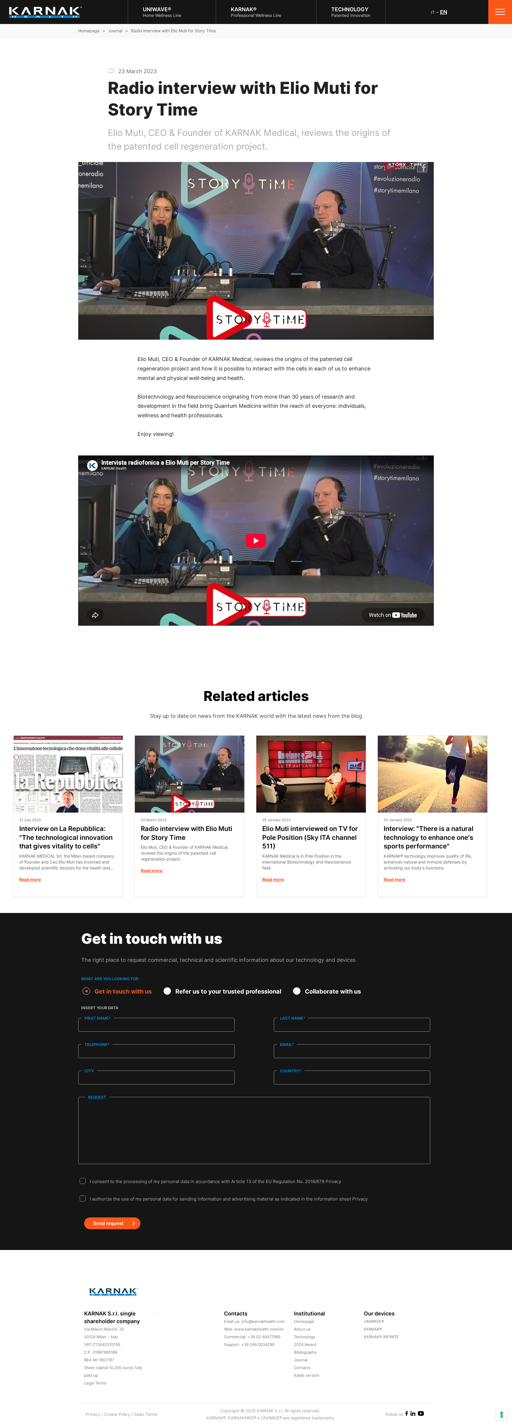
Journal (115, 30)
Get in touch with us (123, 991)
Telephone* (97, 1044)
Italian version (306, 1375)
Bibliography (305, 1352)
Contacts (302, 1367)
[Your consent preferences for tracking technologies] (501, 1414)
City (89, 1070)
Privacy (333, 1181)
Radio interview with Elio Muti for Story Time (173, 30)
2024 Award (305, 1344)
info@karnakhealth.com (263, 1321)
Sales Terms (145, 1414)
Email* (287, 1044)
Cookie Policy (117, 1414)
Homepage (89, 30)
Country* (291, 1070)
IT (433, 12)
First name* (97, 1018)
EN (443, 12)
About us (302, 1329)
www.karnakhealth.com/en (259, 1329)
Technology (304, 1336)
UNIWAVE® (374, 1321)
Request (97, 1097)
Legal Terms (95, 1383)
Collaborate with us (333, 991)
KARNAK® (373, 1329)
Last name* (292, 1018)
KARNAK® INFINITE (381, 1336)
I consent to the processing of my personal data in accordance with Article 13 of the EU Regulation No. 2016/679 (215, 1181)
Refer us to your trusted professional (228, 991)
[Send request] (91, 1241)
